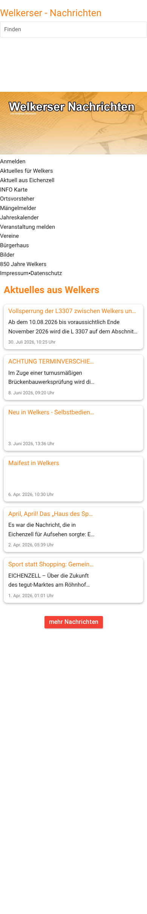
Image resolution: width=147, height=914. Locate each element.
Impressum (14, 273)
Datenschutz (46, 273)
